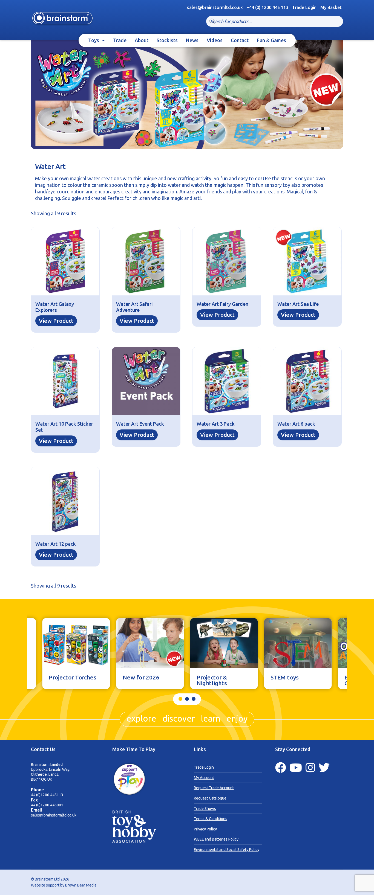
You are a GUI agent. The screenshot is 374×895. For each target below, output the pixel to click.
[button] (180, 699)
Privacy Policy (205, 829)
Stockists (167, 40)
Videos (215, 40)
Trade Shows (205, 808)
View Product (56, 321)
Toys (93, 40)
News (192, 40)
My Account (204, 777)
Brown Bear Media (80, 885)
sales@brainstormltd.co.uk (53, 815)
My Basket (331, 7)
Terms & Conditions (210, 818)
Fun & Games (271, 40)
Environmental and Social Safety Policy (226, 849)
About (141, 40)
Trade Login (304, 7)
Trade (119, 40)
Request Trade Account (214, 788)
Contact (240, 40)
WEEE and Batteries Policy (216, 839)
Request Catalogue (210, 798)
